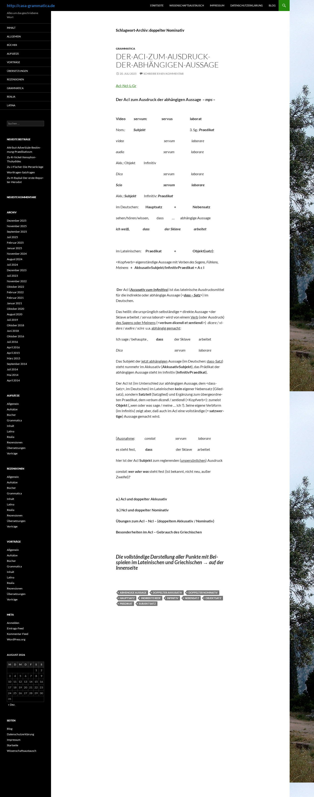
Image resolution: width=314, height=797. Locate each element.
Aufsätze (13, 53)
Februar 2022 (15, 292)
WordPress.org (16, 639)
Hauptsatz (127, 598)
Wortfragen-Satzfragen (21, 172)
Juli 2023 (12, 275)
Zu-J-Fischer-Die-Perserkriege (25, 167)
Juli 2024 (12, 264)
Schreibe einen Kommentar (163, 73)
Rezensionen (15, 79)
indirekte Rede (151, 598)
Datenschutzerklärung (246, 5)
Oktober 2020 (15, 308)
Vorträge (13, 62)
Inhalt (11, 27)
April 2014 (13, 380)
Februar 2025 (15, 242)
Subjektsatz (147, 603)
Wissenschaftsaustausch (186, 5)
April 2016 (13, 347)
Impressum (217, 5)
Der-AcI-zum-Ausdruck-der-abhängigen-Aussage (167, 60)
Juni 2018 (13, 330)
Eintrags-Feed (15, 628)
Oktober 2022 (15, 286)
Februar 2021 (15, 297)
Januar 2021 (14, 303)
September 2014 (17, 364)
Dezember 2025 (16, 220)
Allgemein (14, 36)
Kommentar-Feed (17, 634)
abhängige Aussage (133, 592)
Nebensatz (192, 598)
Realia (11, 96)
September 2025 (17, 231)
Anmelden (13, 623)
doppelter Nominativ (203, 592)
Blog (272, 5)
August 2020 (14, 314)
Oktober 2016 (15, 336)
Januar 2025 (14, 248)
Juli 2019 (12, 319)
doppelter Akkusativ (167, 592)
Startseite (156, 5)
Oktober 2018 (15, 325)
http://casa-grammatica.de (31, 5)
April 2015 (13, 353)
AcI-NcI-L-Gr (126, 85)
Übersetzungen (17, 70)
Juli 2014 (12, 369)
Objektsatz (213, 598)
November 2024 (17, 253)
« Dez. (11, 704)
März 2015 (13, 358)
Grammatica (125, 48)
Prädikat (126, 603)
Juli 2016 (12, 342)
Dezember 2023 (16, 270)
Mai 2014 (12, 375)
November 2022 (17, 281)
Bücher (12, 44)
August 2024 (14, 259)
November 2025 (17, 226)
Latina (11, 105)
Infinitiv (172, 598)
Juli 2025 (12, 237)
